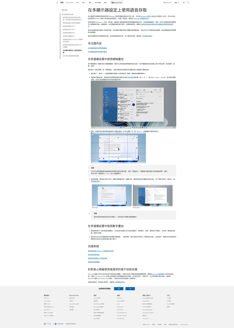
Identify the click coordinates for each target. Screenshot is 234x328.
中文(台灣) (49, 323)
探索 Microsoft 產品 (48, 312)
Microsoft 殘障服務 (158, 274)
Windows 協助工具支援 (148, 16)
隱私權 (153, 324)
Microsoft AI (119, 298)
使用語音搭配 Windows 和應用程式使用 (73, 40)
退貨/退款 (71, 307)
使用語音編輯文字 (69, 36)
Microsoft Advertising (122, 312)
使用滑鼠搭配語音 (94, 255)
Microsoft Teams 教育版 (99, 304)
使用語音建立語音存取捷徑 (71, 23)
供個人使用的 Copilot (48, 307)
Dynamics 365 (120, 307)
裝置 (90, 2)
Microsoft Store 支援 (74, 304)
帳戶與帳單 (98, 2)
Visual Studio (145, 318)
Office (77, 2)
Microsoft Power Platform (148, 312)
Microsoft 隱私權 (170, 304)
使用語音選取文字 (69, 33)
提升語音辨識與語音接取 (71, 56)
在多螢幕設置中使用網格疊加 (97, 48)
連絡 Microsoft (146, 324)
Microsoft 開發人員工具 (148, 298)
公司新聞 (169, 301)
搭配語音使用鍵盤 (94, 262)
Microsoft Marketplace (148, 309)
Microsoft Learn (146, 301)
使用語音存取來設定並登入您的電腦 (72, 46)
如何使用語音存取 (67, 14)
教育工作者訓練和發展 (99, 312)
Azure (118, 304)
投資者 (168, 307)
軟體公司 (145, 315)
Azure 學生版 (97, 318)
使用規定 (160, 324)
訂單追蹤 (71, 309)
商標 (165, 324)
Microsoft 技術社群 (147, 307)
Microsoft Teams (120, 318)
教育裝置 (96, 301)
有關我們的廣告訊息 (173, 324)
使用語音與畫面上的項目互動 (97, 258)
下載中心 (71, 301)
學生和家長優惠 (97, 315)
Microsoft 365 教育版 (98, 307)
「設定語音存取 (146, 36)
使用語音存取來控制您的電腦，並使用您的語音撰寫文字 (72, 18)
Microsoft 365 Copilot (122, 315)
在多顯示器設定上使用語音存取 (72, 51)
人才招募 (169, 298)
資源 (105, 2)
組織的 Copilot (47, 304)
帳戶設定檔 (71, 298)
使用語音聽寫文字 (69, 26)
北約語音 (131, 77)
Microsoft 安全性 (120, 301)
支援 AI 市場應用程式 (147, 304)
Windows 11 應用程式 (49, 315)
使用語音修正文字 (69, 29)
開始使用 (65, 10)
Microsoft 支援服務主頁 (141, 18)
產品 (83, 2)
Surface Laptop (47, 301)
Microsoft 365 (69, 2)
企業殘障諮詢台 (120, 282)
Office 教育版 (97, 309)
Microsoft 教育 (97, 298)
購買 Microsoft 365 (117, 2)
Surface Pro (46, 298)
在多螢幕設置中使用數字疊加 (97, 52)
